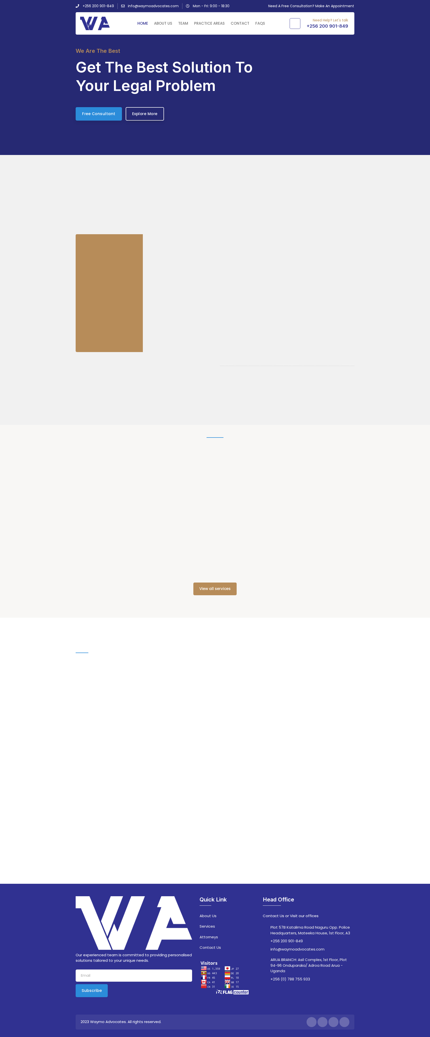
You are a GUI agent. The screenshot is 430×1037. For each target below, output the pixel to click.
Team (183, 23)
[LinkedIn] (333, 1022)
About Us (163, 23)
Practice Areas (209, 23)
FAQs (260, 23)
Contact (240, 23)
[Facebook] (312, 1022)
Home (142, 23)
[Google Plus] (344, 1022)
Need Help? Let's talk (330, 20)
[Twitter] (322, 1022)
